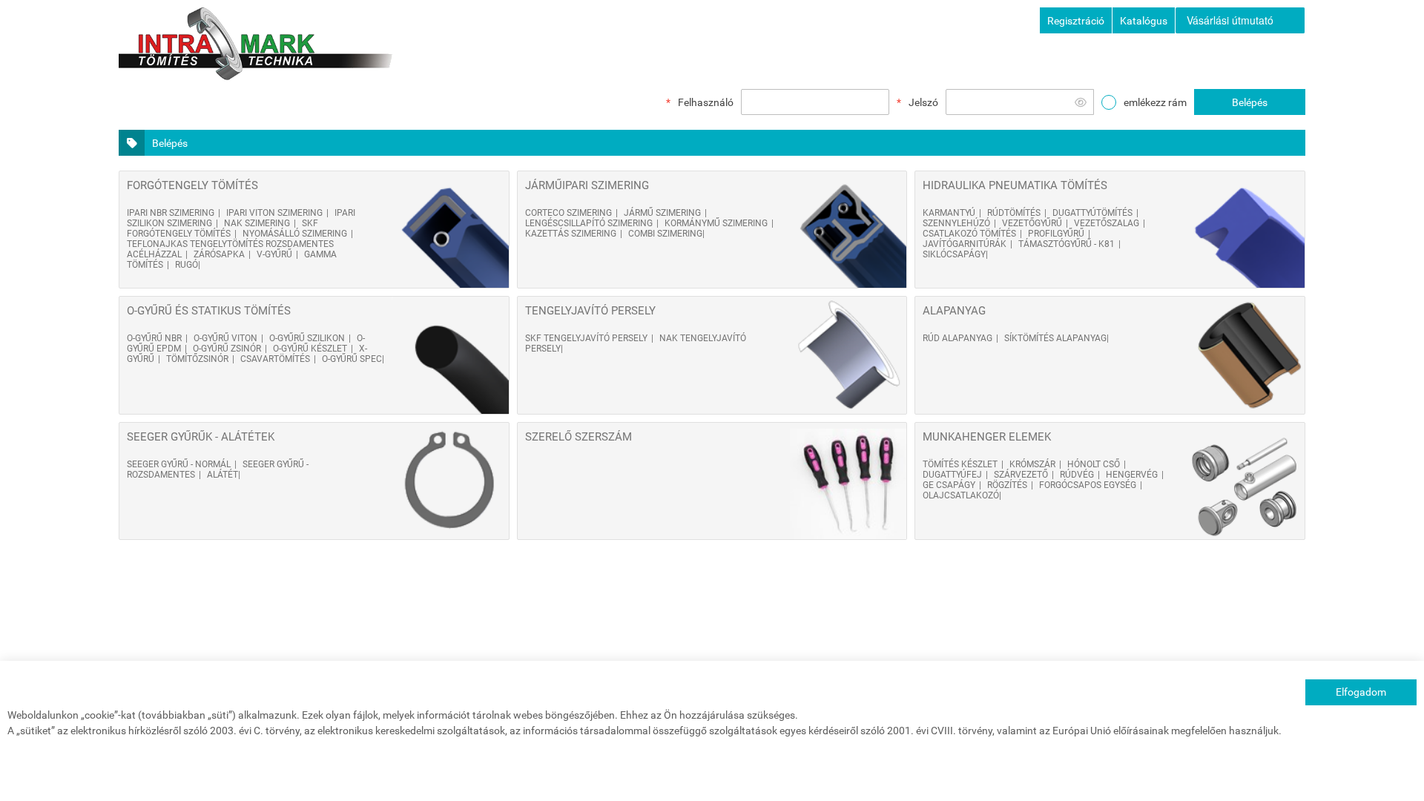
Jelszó (923, 102)
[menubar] (1240, 20)
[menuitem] (1240, 20)
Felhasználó (706, 102)
